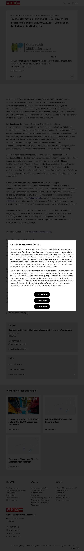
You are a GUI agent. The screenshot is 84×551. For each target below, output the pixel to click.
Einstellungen (42, 301)
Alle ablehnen (42, 307)
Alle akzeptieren (42, 294)
